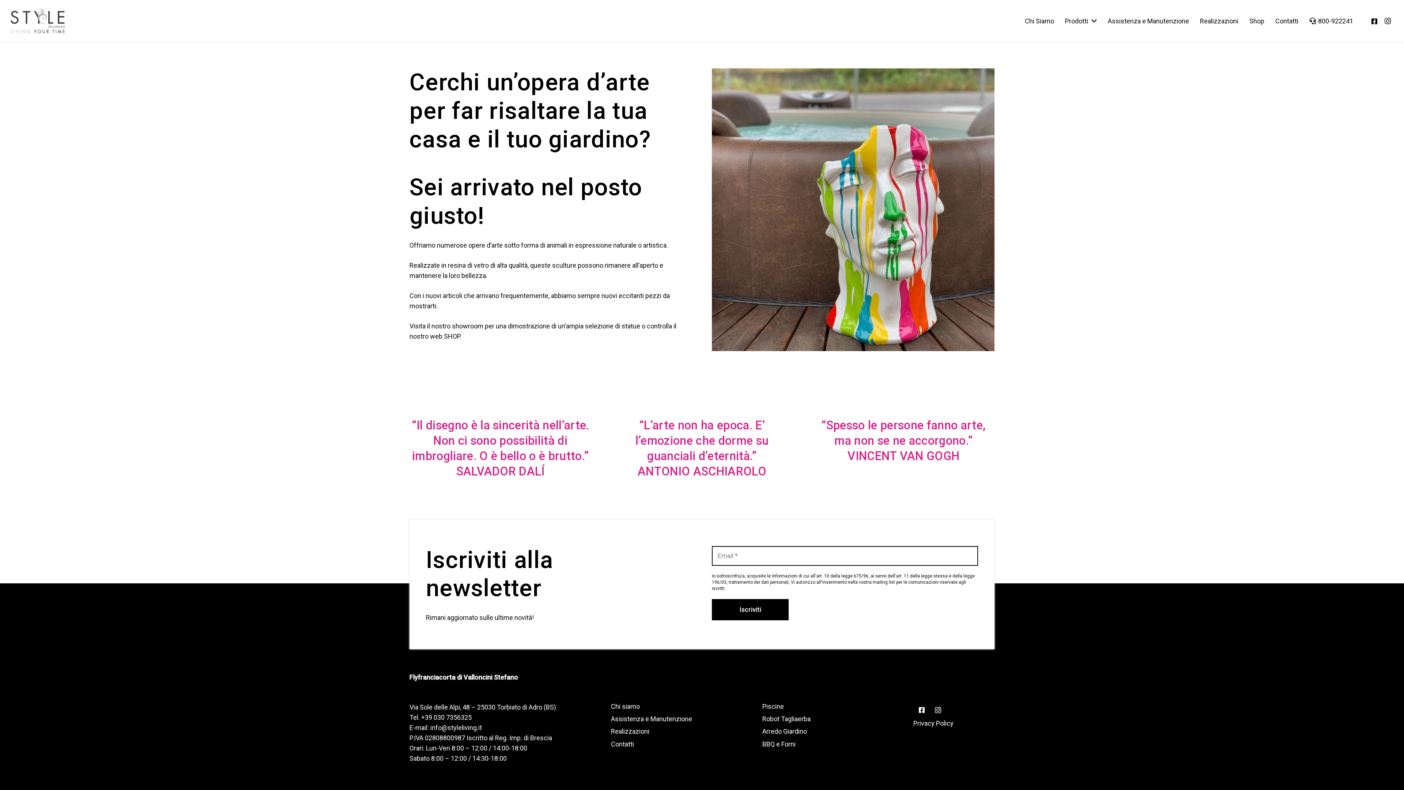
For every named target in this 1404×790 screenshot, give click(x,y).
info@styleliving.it (456, 727)
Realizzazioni (630, 731)
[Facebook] (1374, 21)
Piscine (773, 706)
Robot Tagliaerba (786, 719)
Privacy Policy (933, 723)
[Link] (37, 21)
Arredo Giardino (784, 731)
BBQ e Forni (779, 744)
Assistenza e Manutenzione (651, 719)
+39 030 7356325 (446, 717)
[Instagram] (1387, 21)
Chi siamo (625, 706)
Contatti (622, 744)
